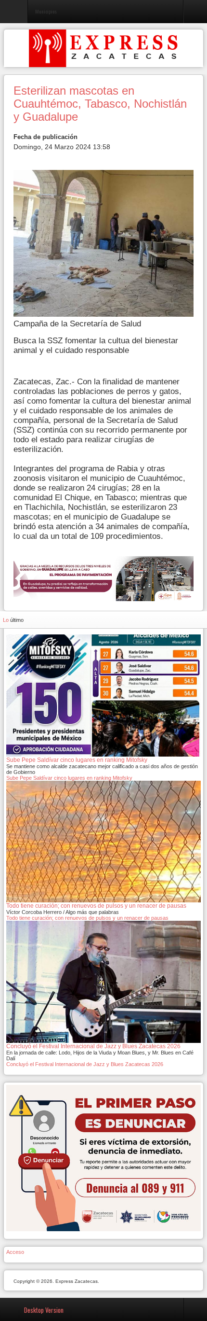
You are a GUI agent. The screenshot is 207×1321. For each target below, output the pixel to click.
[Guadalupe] (103, 578)
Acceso (15, 1252)
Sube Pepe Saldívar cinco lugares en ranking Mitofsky (69, 778)
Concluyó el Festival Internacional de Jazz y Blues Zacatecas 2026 (84, 1064)
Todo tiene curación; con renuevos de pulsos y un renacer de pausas (87, 918)
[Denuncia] (103, 1157)
